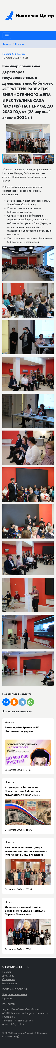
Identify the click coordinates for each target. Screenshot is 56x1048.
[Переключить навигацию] (6, 35)
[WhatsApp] (30, 702)
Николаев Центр (35, 15)
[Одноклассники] (14, 702)
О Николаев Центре (15, 967)
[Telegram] (22, 702)
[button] (50, 127)
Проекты (7, 998)
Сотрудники (8, 979)
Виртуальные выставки (14, 994)
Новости (19, 44)
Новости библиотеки (13, 54)
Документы (8, 975)
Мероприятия (9, 983)
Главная (7, 44)
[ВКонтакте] (6, 702)
